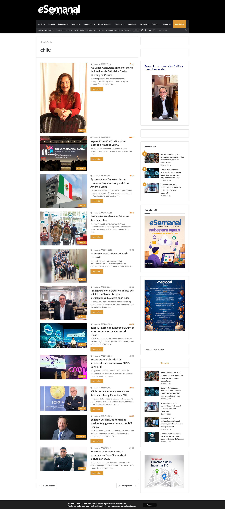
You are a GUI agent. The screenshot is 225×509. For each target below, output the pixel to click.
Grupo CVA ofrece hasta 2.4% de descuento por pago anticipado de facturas (172, 436)
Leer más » (96, 89)
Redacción (96, 64)
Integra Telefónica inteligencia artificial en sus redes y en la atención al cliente (112, 331)
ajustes (132, 506)
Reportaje (167, 24)
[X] (154, 30)
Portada (51, 24)
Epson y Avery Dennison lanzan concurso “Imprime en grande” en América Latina (109, 183)
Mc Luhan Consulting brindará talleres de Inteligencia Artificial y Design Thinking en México (111, 71)
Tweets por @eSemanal (154, 349)
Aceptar (150, 505)
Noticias (41, 24)
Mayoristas (76, 24)
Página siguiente (125, 486)
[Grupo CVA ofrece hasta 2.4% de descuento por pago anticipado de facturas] (152, 437)
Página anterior (49, 486)
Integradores (89, 24)
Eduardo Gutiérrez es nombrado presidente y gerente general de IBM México (111, 423)
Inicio (44, 42)
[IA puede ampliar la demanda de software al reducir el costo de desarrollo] (152, 188)
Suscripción (179, 24)
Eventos (143, 24)
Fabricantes (63, 24)
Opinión (155, 24)
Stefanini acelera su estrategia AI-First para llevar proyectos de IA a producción (89, 30)
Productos (119, 24)
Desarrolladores (104, 24)
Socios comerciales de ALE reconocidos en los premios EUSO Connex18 (110, 363)
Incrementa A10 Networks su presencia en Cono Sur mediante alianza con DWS (108, 455)
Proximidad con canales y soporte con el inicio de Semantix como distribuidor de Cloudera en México (112, 294)
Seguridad (132, 24)
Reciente (165, 363)
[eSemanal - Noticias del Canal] (60, 10)
